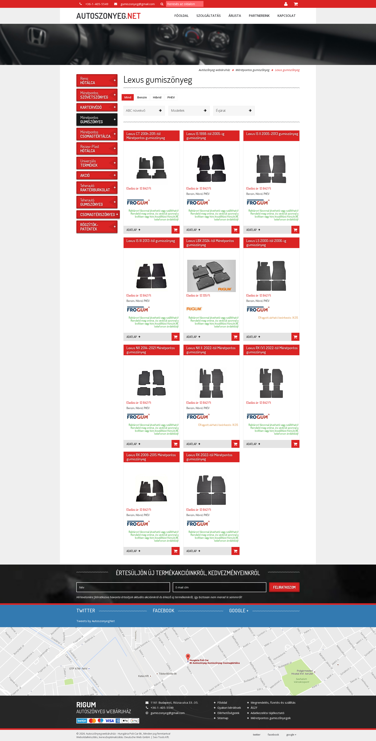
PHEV (171, 97)
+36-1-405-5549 (162, 708)
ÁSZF (253, 708)
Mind (127, 97)
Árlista (235, 15)
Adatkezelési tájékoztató (267, 713)
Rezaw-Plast (89, 148)
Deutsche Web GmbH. (137, 737)
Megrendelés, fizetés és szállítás (273, 702)
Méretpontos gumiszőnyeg (252, 70)
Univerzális (89, 163)
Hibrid (157, 97)
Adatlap (132, 230)
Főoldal (181, 15)
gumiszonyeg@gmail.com (167, 713)
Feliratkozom (284, 587)
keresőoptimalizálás (111, 737)
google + (291, 734)
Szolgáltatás (208, 15)
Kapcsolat (286, 15)
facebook (273, 734)
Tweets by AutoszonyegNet (95, 621)
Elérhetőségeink (228, 713)
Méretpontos (94, 95)
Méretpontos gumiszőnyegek (270, 718)
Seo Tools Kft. (161, 737)
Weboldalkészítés (87, 737)
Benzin (142, 97)
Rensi (87, 80)
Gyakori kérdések (229, 708)
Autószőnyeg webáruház (214, 70)
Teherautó (95, 187)
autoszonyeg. (108, 16)
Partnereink (259, 15)
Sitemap (222, 718)
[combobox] (144, 111)
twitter (256, 734)
